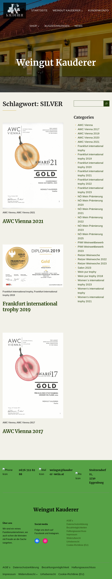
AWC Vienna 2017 (26, 422)
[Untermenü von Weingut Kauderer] (82, 10)
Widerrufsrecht (74, 538)
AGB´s (70, 520)
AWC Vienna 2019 (88, 133)
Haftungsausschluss (76, 531)
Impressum (72, 534)
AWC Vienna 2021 (26, 212)
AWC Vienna (9, 212)
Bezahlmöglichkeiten (77, 527)
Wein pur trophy (87, 271)
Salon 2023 (84, 267)
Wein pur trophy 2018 (90, 276)
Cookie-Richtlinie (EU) (77, 545)
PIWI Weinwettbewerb (91, 242)
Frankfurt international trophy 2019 (30, 306)
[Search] (106, 104)
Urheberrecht (73, 541)
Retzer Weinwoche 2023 (92, 263)
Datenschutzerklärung (77, 524)
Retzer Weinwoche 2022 (92, 259)
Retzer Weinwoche (89, 255)
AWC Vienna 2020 (88, 137)
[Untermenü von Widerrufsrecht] (37, 574)
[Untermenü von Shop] (38, 26)
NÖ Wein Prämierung (90, 196)
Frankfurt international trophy (18, 291)
